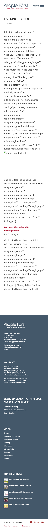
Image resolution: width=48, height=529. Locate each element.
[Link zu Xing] (39, 523)
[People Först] (16, 6)
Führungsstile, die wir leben (19, 479)
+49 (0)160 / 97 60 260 (16, 371)
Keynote (6, 433)
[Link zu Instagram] (31, 523)
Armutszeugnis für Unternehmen (21, 492)
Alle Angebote (9, 449)
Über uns (7, 452)
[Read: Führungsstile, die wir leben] (6, 480)
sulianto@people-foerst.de (18, 375)
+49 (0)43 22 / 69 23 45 (17, 339)
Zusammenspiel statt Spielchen (20, 498)
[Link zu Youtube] (35, 523)
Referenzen (8, 446)
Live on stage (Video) (11, 345)
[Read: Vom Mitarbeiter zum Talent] (6, 506)
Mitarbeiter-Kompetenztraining (15, 410)
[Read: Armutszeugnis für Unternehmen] (6, 493)
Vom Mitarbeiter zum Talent (19, 505)
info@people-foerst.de (17, 342)
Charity (6, 459)
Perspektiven (8, 455)
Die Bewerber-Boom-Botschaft (20, 486)
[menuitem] (40, 5)
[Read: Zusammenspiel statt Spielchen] (6, 499)
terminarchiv (9, 23)
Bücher (6, 349)
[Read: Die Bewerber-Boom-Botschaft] (6, 487)
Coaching (7, 443)
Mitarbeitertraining (11, 439)
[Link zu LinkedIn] (42, 523)
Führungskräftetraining (12, 436)
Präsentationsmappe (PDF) (13, 347)
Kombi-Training (9, 413)
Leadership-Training (11, 407)
